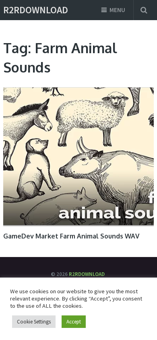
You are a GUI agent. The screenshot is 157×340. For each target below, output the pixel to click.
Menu (117, 10)
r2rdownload (35, 10)
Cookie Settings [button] (34, 321)
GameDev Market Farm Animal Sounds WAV (71, 236)
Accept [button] (73, 321)
